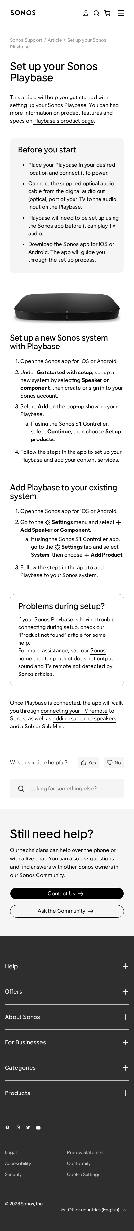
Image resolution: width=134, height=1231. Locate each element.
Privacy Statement (86, 1152)
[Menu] (121, 13)
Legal (11, 1152)
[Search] (96, 13)
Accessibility (18, 1163)
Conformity (79, 1163)
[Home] (23, 13)
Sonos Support (26, 40)
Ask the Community (61, 911)
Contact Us (61, 893)
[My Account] (85, 13)
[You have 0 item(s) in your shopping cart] (107, 13)
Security (13, 1174)
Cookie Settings (83, 1174)
